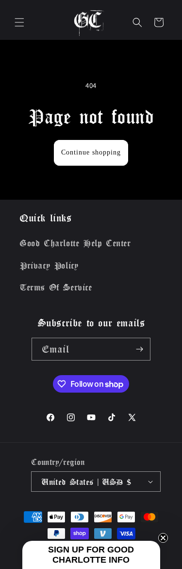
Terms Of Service (55, 287)
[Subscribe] (139, 349)
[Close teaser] (163, 538)
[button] (19, 22)
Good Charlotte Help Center (75, 243)
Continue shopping (91, 152)
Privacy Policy (48, 265)
